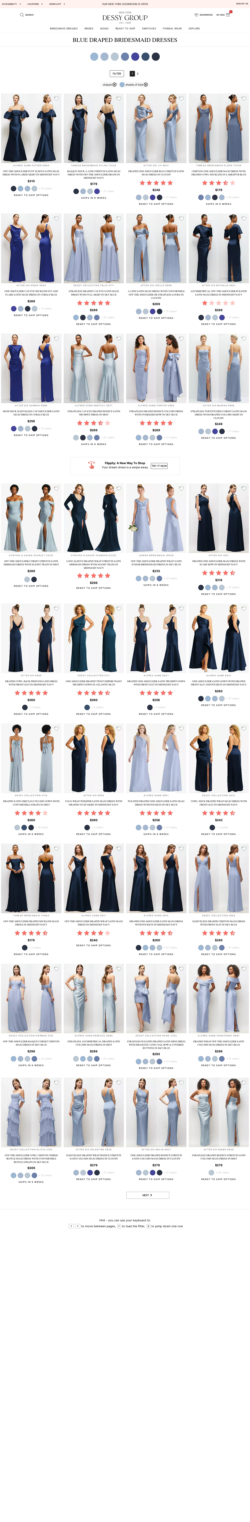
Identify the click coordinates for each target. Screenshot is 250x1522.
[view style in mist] (34, 188)
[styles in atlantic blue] (145, 56)
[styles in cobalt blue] (135, 56)
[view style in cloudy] (27, 188)
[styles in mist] (114, 56)
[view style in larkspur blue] (97, 317)
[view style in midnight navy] (159, 197)
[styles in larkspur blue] (125, 56)
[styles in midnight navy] (155, 56)
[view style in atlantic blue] (24, 827)
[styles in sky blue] (94, 56)
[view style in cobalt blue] (97, 191)
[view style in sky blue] (20, 188)
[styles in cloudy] (104, 56)
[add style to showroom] (56, 99)
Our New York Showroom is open (125, 4)
